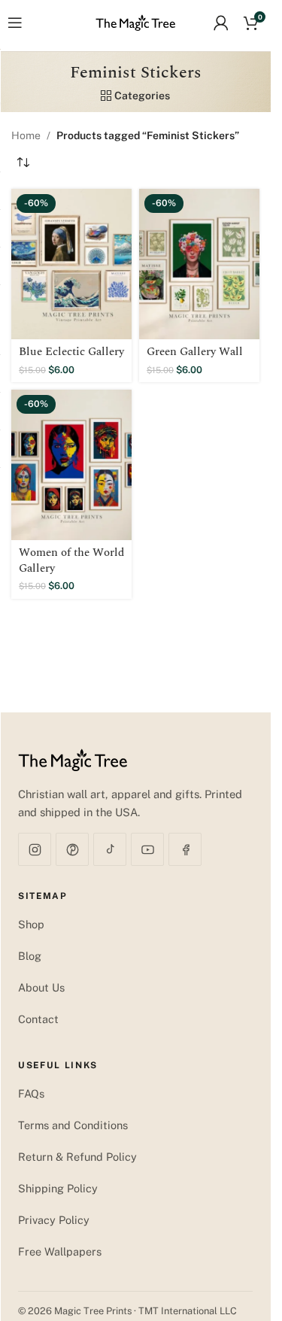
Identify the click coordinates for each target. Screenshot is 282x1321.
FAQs (31, 1093)
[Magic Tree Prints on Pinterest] (72, 849)
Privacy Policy (53, 1219)
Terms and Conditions (73, 1125)
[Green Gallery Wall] (199, 264)
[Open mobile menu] (15, 23)
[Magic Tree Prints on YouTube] (147, 849)
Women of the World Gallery (71, 560)
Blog (29, 955)
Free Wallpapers (60, 1251)
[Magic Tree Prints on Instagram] (34, 849)
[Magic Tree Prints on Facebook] (185, 849)
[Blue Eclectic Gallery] (71, 264)
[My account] (221, 23)
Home (26, 135)
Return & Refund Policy (77, 1156)
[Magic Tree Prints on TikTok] (109, 849)
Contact (38, 1019)
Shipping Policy (58, 1188)
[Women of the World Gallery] (71, 465)
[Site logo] (135, 22)
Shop (31, 924)
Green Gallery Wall (195, 351)
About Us (41, 987)
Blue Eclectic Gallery (71, 351)
